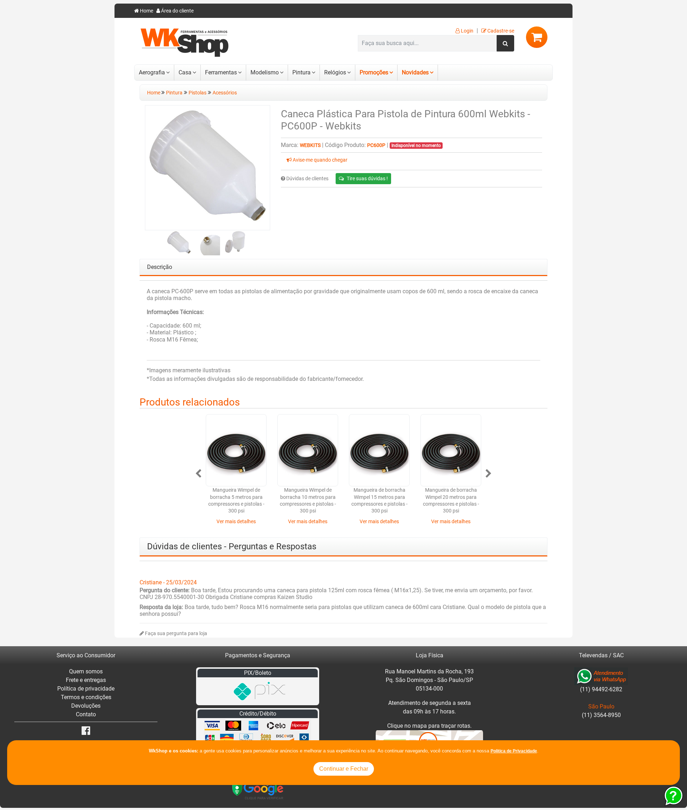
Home (146, 11)
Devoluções (86, 705)
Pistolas (197, 93)
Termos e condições (86, 697)
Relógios (335, 72)
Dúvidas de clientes (306, 179)
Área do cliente (177, 11)
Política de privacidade (85, 688)
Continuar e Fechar (343, 769)
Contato (86, 714)
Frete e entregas (86, 680)
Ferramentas (221, 72)
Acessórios (225, 93)
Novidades (415, 72)
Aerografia (152, 72)
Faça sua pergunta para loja (175, 633)
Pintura (301, 72)
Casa (185, 72)
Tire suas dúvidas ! (367, 178)
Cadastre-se (500, 31)
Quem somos (86, 671)
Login (466, 31)
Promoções (374, 72)
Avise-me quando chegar (319, 160)
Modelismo (264, 72)
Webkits (310, 145)
